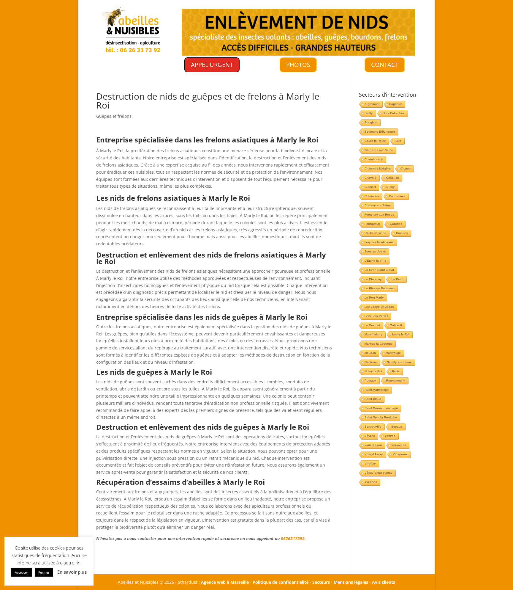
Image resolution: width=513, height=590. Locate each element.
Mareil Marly (373, 334)
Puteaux (370, 380)
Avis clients (383, 582)
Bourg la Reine (375, 140)
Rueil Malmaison (377, 389)
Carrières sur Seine (379, 150)
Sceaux (396, 426)
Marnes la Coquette (378, 343)
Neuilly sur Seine (399, 362)
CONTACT (384, 65)
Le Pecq (397, 279)
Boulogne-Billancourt (380, 131)
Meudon (370, 352)
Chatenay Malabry (378, 168)
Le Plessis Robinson (380, 288)
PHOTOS (298, 65)
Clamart (370, 187)
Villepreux (400, 454)
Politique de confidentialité (280, 582)
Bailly (369, 113)
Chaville (370, 177)
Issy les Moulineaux (379, 242)
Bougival (371, 122)
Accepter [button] (21, 572)
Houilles (402, 233)
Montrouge (393, 352)
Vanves (390, 435)
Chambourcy (374, 159)
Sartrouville (373, 426)
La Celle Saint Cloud (379, 270)
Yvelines (371, 482)
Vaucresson (373, 445)
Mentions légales (351, 582)
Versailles (399, 445)
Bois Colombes (394, 113)
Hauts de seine (375, 233)
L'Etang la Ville (375, 260)
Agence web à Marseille (225, 582)
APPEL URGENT (212, 65)
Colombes (372, 196)
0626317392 (293, 538)
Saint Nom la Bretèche (381, 417)
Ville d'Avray (374, 454)
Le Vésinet (372, 325)
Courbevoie (397, 196)
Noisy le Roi (373, 371)
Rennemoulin (395, 380)
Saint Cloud (373, 399)
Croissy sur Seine (378, 205)
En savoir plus (72, 572)
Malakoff (396, 325)
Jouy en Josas (375, 251)
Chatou (405, 168)
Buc (398, 140)
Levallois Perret (376, 316)
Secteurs (321, 582)
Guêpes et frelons (114, 116)
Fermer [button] (44, 572)
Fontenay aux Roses (379, 214)
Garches (396, 223)
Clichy (390, 187)
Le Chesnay (373, 279)
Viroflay (370, 463)
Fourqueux (372, 223)
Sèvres (370, 435)
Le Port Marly (374, 297)
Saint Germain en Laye (381, 408)
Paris (396, 371)
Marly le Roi (400, 334)
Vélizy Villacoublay (378, 472)
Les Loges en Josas (379, 306)
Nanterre (371, 362)
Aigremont (372, 104)
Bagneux (395, 104)
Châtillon (392, 177)
